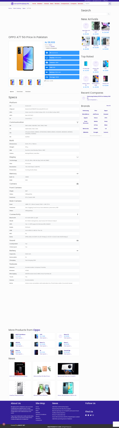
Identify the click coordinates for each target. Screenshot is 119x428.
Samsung (86, 110)
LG (106, 128)
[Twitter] (90, 415)
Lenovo (106, 132)
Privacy (38, 416)
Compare (73, 3)
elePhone (96, 114)
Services (80, 3)
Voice (95, 118)
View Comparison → (92, 100)
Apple (86, 118)
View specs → (20, 338)
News (51, 3)
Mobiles (39, 3)
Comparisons (65, 3)
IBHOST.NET (21, 425)
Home (34, 3)
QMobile (85, 132)
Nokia (96, 121)
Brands (46, 3)
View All (108, 105)
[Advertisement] (44, 22)
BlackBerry (85, 114)
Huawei (106, 114)
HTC (106, 118)
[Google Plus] (88, 415)
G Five (96, 125)
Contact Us (39, 420)
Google (95, 132)
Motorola (86, 128)
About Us (38, 418)
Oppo (36, 330)
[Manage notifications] (3, 424)
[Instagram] (93, 415)
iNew (105, 125)
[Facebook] (86, 415)
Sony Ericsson (85, 122)
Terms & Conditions (41, 414)
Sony (105, 121)
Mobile (53, 46)
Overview (20, 91)
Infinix (96, 128)
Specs (12, 91)
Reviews (57, 3)
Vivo (95, 110)
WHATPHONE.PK (52, 427)
